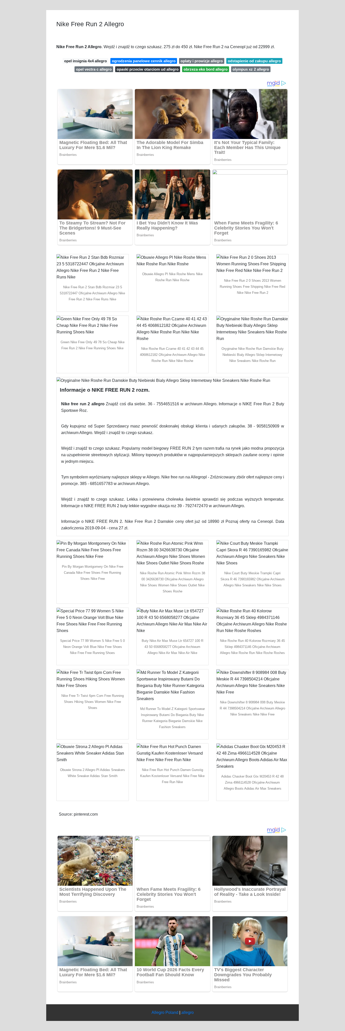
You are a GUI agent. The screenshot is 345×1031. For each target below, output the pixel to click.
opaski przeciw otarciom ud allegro (148, 69)
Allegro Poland (165, 1012)
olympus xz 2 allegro (251, 69)
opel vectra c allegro (94, 69)
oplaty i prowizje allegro (202, 61)
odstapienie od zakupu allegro (254, 61)
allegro (187, 1012)
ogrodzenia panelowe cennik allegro (144, 61)
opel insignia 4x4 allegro (85, 61)
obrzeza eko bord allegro (206, 69)
